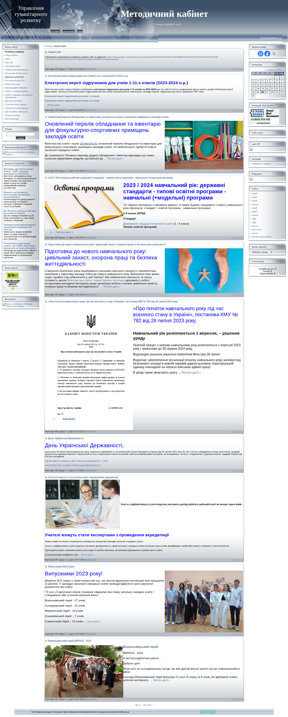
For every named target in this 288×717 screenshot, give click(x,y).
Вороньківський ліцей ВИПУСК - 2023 (69, 640)
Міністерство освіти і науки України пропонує (96, 280)
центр (255, 233)
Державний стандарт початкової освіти (148, 223)
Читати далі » (53, 105)
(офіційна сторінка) (261, 164)
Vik (67, 69)
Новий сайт (54, 52)
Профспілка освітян (262, 237)
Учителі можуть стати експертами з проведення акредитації (83, 477)
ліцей (254, 193)
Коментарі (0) (91, 69)
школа (255, 204)
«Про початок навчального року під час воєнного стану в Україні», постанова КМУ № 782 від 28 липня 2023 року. (113, 301)
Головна (55, 31)
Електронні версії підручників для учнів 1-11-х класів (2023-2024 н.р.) (88, 76)
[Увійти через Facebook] (267, 54)
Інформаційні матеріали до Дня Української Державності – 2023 (76, 461)
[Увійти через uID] (261, 54)
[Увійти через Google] (274, 54)
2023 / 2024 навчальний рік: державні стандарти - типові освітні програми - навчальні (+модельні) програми (110, 177)
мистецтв (256, 229)
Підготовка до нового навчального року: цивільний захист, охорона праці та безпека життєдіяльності (107, 244)
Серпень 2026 (274, 70)
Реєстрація (68, 31)
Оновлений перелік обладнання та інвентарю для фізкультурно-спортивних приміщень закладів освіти (108, 117)
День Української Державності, (66, 438)
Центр (255, 226)
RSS (280, 38)
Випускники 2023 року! (61, 566)
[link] (140, 646)
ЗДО (254, 219)
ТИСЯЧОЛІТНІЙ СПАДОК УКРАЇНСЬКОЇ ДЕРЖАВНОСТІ (73, 465)
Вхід (80, 31)
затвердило (89, 143)
